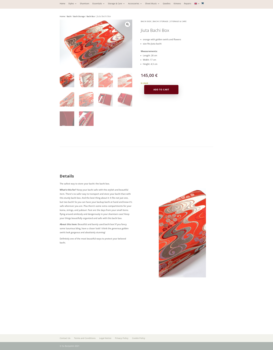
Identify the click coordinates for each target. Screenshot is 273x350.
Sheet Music (151, 4)
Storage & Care (115, 4)
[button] (127, 24)
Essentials (97, 4)
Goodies (166, 4)
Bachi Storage (79, 16)
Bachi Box (91, 16)
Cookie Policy (138, 338)
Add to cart (161, 89)
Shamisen (84, 4)
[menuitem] (197, 6)
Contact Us (65, 338)
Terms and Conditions (85, 338)
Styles (71, 4)
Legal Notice (105, 338)
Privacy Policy (121, 338)
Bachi (69, 16)
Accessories (133, 4)
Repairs (187, 4)
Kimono (177, 4)
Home (62, 4)
